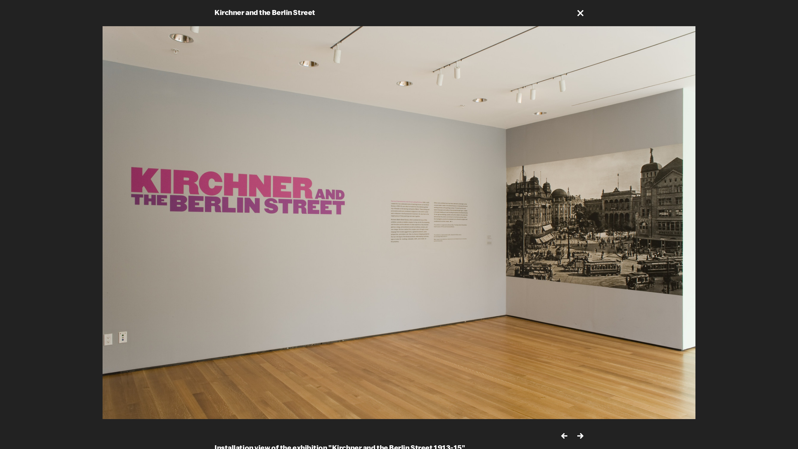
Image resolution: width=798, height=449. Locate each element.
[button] (580, 13)
